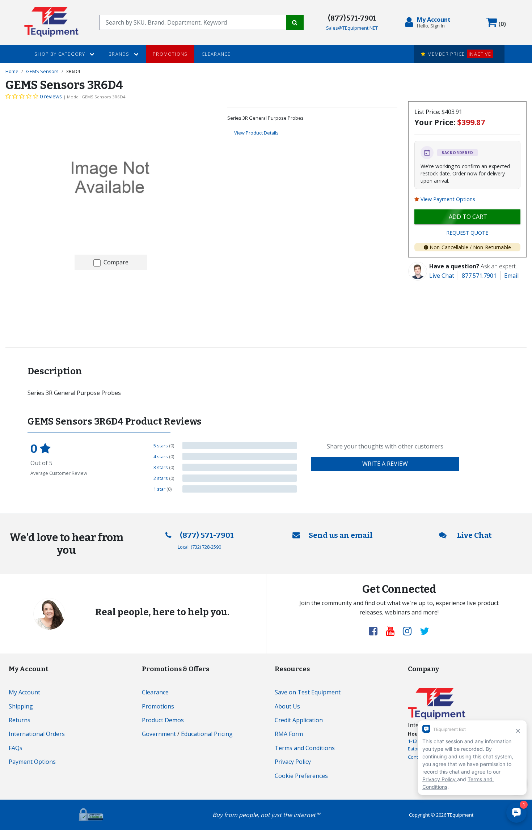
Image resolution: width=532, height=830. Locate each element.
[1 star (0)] (239, 489)
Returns (19, 720)
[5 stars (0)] (239, 445)
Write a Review (385, 464)
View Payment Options (448, 199)
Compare (116, 262)
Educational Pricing (207, 734)
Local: (199, 547)
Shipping (21, 706)
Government (159, 734)
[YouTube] (393, 631)
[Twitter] (424, 631)
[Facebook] (376, 631)
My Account (24, 692)
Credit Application (299, 720)
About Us (287, 706)
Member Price (458, 54)
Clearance (216, 54)
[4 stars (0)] (239, 456)
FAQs (15, 748)
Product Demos (163, 720)
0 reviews (51, 96)
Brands (120, 54)
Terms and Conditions (305, 748)
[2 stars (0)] (239, 478)
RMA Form (289, 734)
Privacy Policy (293, 762)
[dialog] (429, 22)
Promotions (170, 54)
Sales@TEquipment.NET (352, 28)
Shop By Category (60, 54)
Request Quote (467, 232)
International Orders (37, 734)
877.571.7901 (479, 276)
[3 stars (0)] (239, 467)
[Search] (295, 22)
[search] (193, 22)
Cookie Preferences (301, 776)
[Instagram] (410, 631)
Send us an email (341, 535)
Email (511, 276)
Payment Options (32, 762)
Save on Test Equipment (308, 692)
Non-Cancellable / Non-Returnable (470, 247)
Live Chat (441, 276)
